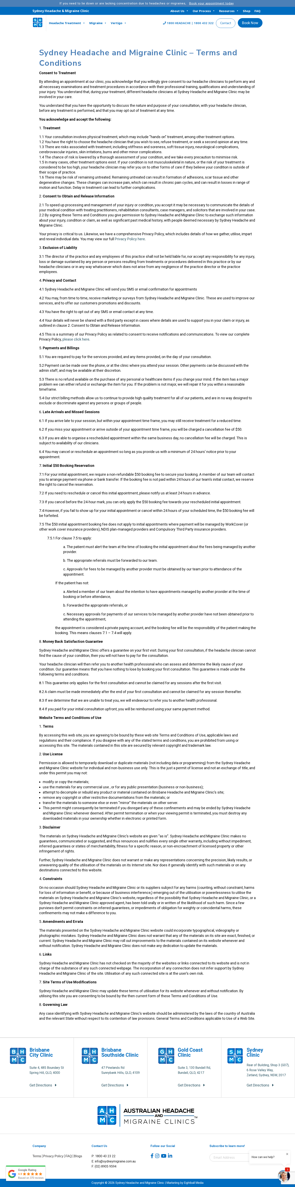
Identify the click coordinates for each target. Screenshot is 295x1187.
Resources (227, 11)
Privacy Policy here (130, 239)
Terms (37, 1156)
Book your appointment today (211, 3)
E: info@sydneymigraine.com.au (114, 1161)
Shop (246, 11)
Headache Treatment (65, 23)
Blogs (78, 1156)
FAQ (257, 11)
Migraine (96, 23)
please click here (75, 339)
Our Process (202, 11)
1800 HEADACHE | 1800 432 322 (190, 23)
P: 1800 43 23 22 (104, 1156)
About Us (177, 11)
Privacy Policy (53, 1156)
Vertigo (116, 23)
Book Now (250, 23)
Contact (225, 23)
